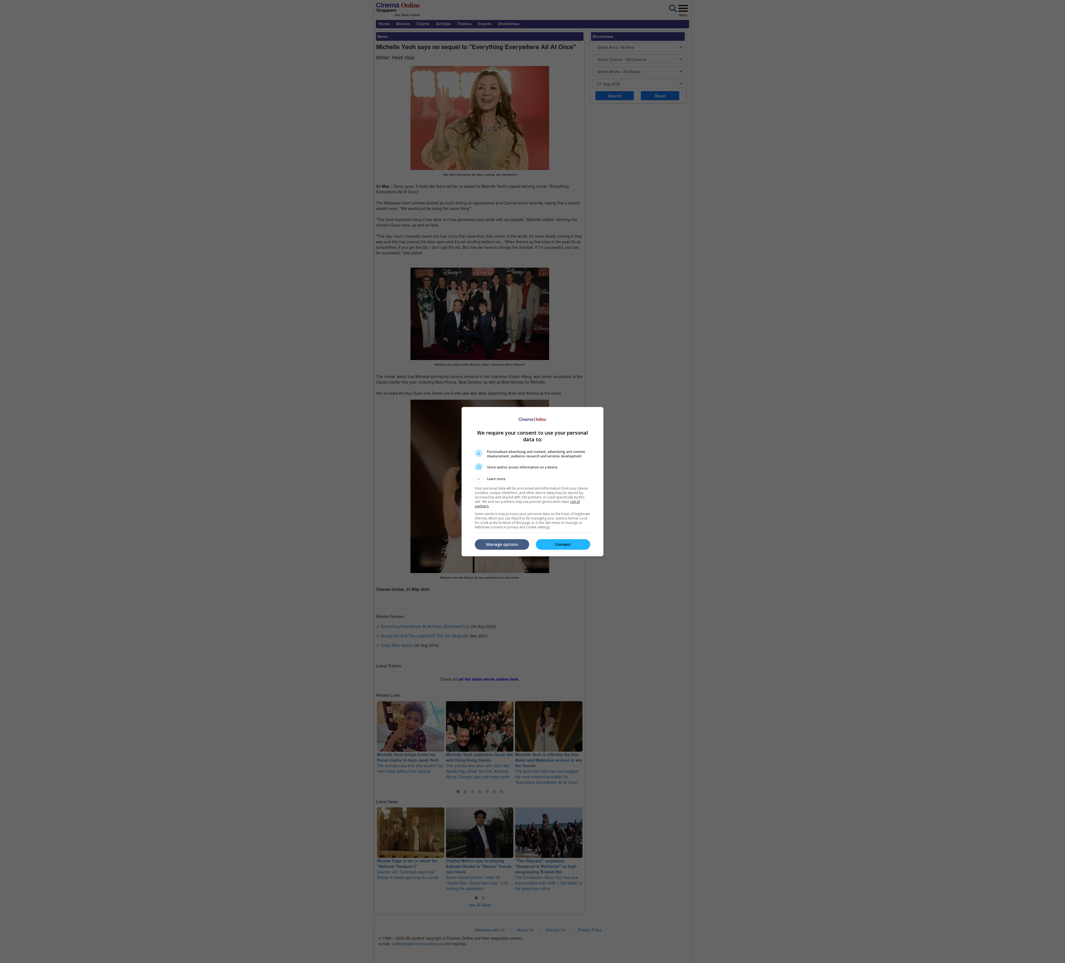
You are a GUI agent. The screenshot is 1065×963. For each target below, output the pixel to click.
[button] (532, 479)
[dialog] (533, 481)
